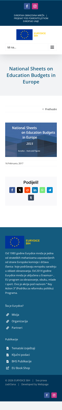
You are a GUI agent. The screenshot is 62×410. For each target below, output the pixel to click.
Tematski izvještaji (23, 348)
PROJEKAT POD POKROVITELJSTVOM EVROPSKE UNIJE (31, 20)
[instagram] (54, 395)
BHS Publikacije (22, 361)
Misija (15, 315)
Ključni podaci (21, 355)
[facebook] (47, 395)
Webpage (43, 384)
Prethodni (51, 109)
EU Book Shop (21, 368)
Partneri (17, 328)
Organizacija (20, 321)
